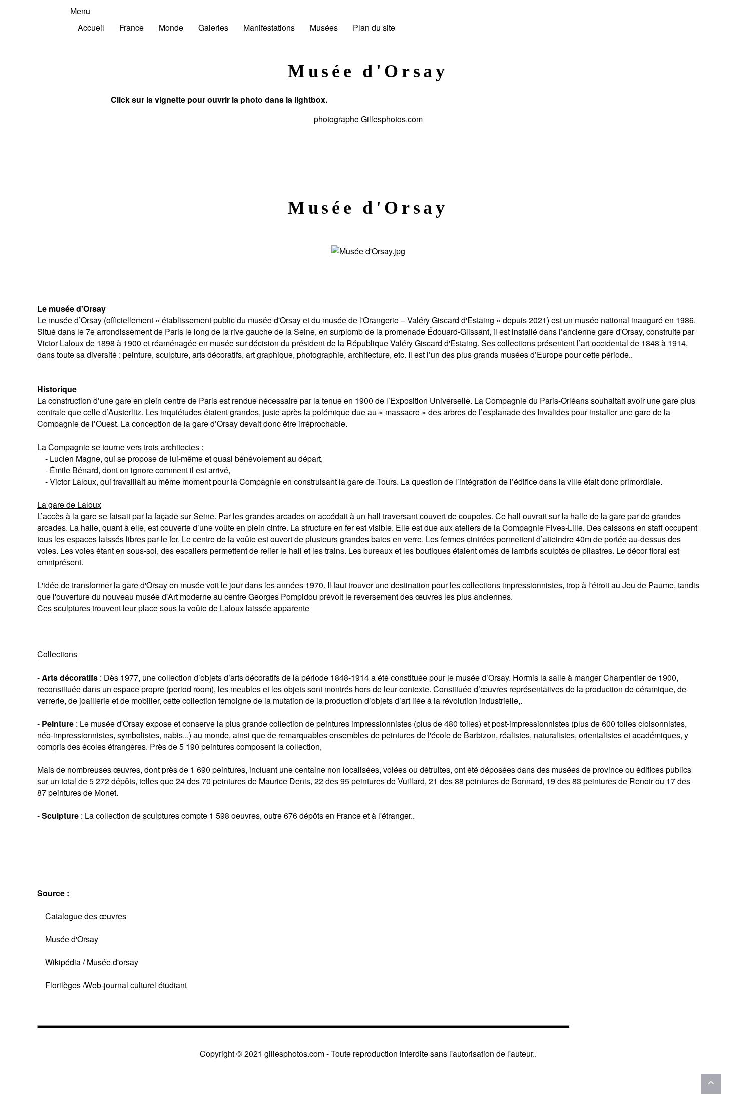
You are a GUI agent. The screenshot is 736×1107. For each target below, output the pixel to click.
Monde (171, 27)
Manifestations (269, 27)
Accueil (91, 27)
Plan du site (374, 27)
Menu (80, 11)
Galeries (213, 27)
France (131, 27)
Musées (324, 27)
